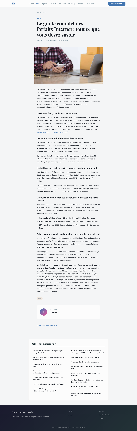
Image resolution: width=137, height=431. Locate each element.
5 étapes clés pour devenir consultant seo (85, 357)
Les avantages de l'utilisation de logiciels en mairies (86, 394)
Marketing (71, 3)
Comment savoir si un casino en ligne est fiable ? (47, 365)
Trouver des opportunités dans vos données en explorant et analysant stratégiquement (49, 372)
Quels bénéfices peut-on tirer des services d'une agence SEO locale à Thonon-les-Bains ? (87, 352)
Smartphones (90, 3)
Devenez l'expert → (117, 3)
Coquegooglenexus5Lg (22, 412)
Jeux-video (62, 3)
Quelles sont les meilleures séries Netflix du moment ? (48, 378)
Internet (53, 3)
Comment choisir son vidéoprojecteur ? (85, 362)
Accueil (31, 3)
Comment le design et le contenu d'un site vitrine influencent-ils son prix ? (47, 390)
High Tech (45, 3)
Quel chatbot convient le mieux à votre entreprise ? (84, 388)
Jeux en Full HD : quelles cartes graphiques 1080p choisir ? (48, 352)
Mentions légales (104, 415)
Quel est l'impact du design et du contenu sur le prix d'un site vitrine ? (87, 381)
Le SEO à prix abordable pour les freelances (48, 384)
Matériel (80, 3)
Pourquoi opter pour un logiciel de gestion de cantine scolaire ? (48, 358)
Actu (37, 3)
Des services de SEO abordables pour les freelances (85, 374)
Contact (101, 418)
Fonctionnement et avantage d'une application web (87, 368)
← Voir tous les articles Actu (47, 325)
